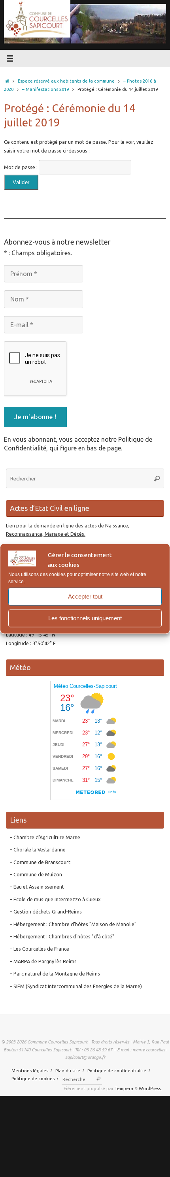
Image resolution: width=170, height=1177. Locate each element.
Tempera (124, 1088)
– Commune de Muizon (36, 874)
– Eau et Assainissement (37, 886)
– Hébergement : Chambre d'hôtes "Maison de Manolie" (73, 924)
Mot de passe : (21, 167)
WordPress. (150, 1088)
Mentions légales (29, 1070)
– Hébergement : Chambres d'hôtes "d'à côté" (62, 936)
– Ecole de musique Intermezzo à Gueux (55, 899)
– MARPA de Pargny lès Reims (43, 961)
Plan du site (67, 1070)
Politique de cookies (33, 1078)
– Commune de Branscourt (40, 862)
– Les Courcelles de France (39, 948)
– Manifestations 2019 (45, 89)
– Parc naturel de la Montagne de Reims (55, 973)
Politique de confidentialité (116, 1070)
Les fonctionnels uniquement (85, 618)
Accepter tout (85, 596)
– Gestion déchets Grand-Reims (46, 911)
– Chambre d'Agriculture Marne (45, 837)
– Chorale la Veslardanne (38, 849)
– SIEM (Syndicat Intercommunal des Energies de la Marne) (76, 986)
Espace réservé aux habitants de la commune (66, 80)
